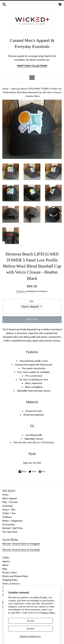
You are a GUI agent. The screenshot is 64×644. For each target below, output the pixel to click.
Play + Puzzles (10, 502)
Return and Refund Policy (15, 576)
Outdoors (7, 517)
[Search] (4, 4)
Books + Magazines (12, 520)
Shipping (20, 291)
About (5, 565)
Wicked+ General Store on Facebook (21, 549)
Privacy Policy (48, 612)
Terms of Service (11, 583)
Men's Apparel (9, 498)
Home (5, 494)
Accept (30, 620)
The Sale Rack (9, 532)
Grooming (7, 506)
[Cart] (60, 4)
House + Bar (8, 509)
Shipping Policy (10, 580)
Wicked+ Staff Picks (12, 528)
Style (32, 301)
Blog (4, 568)
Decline (30, 628)
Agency (6, 561)
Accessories (8, 524)
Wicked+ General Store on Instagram (21, 543)
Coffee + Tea (8, 513)
